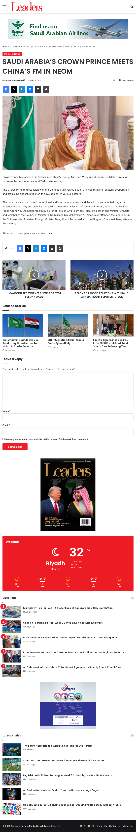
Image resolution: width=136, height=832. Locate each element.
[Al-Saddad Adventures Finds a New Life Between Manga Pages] (11, 794)
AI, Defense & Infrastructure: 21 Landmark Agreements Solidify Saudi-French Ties (72, 667)
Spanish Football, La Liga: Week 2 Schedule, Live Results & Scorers (63, 622)
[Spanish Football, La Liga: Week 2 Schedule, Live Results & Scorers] (11, 626)
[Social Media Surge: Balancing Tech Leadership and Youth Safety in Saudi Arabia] (11, 809)
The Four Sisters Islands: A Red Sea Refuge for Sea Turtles (58, 745)
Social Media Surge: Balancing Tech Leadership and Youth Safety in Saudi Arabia (72, 805)
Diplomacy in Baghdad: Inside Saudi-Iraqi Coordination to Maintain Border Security (20, 343)
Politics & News (21, 46)
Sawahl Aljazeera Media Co (25, 826)
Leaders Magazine (14, 80)
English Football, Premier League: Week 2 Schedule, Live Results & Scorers (67, 775)
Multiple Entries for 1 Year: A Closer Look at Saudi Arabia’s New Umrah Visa (68, 608)
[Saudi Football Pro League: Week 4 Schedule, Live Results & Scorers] (11, 764)
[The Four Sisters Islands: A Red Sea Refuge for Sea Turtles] (11, 749)
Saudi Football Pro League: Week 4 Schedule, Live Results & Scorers (63, 760)
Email (6, 425)
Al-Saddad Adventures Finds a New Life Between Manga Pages (61, 790)
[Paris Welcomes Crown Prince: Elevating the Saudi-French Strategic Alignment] (11, 641)
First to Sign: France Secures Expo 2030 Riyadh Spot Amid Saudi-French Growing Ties (110, 343)
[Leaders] (26, 6)
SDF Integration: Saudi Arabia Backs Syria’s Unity (66, 341)
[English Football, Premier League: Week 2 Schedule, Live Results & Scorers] (11, 779)
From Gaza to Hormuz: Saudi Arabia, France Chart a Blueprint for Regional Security (73, 652)
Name (6, 411)
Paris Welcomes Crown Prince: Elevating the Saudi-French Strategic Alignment (71, 637)
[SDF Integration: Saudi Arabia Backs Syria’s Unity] (68, 325)
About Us (102, 826)
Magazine (128, 826)
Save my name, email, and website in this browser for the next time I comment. (47, 439)
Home (7, 46)
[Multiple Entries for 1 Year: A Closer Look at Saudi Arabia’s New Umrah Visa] (11, 612)
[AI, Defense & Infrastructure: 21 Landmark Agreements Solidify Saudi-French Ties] (11, 671)
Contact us (114, 826)
